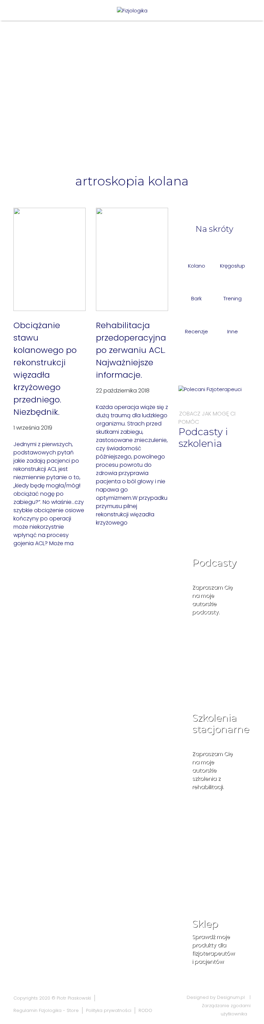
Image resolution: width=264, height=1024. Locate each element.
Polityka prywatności (108, 1010)
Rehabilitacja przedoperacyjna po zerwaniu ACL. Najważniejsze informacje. (131, 350)
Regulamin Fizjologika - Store (46, 1010)
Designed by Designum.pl (216, 997)
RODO (145, 1010)
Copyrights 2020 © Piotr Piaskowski (52, 998)
